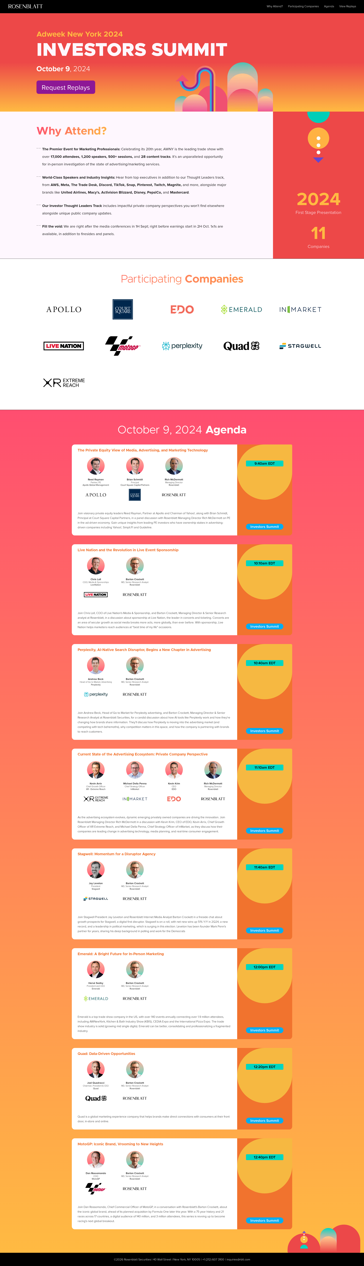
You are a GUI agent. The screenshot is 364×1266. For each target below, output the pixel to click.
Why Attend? (275, 6)
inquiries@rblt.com (238, 1259)
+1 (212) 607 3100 (213, 1259)
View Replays (347, 6)
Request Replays (66, 87)
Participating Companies (303, 6)
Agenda (329, 6)
